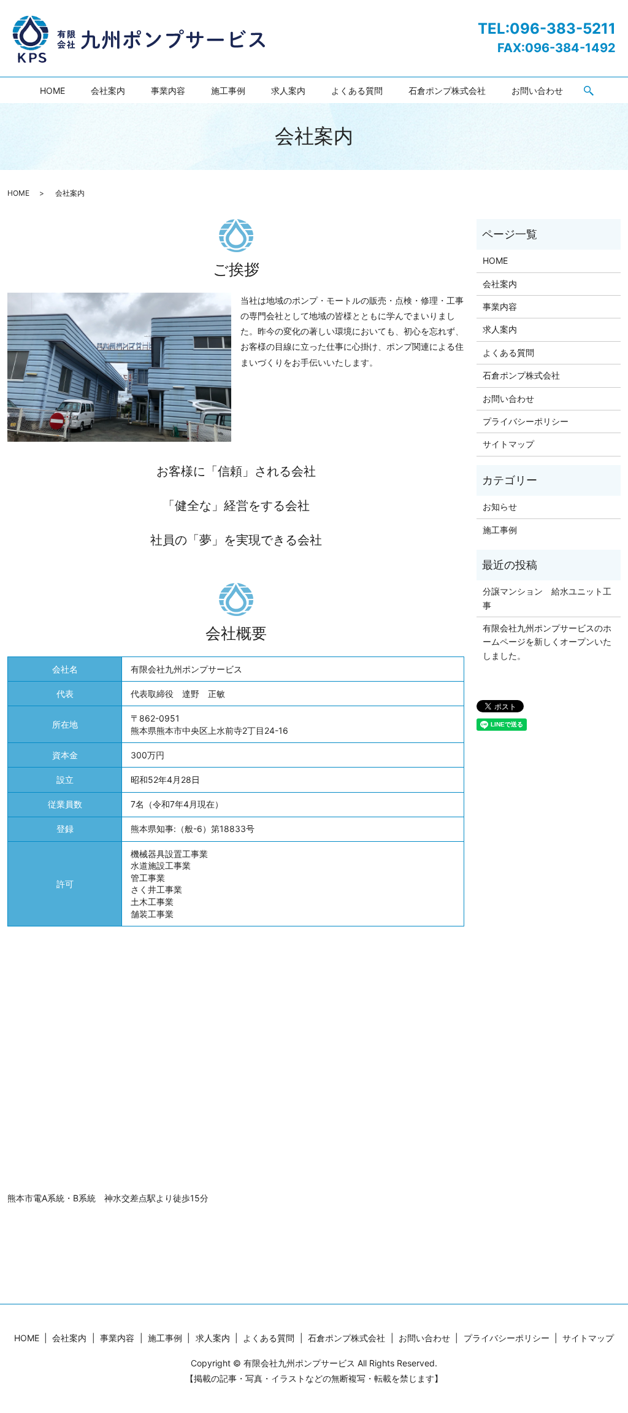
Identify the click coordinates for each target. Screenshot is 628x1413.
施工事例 (228, 90)
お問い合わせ (537, 90)
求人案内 (288, 90)
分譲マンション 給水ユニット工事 (547, 598)
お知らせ (500, 506)
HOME (52, 90)
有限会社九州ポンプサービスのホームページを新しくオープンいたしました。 (547, 642)
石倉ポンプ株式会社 (447, 90)
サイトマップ (508, 444)
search (589, 91)
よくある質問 (357, 90)
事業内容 (168, 90)
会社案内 (108, 90)
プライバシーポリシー (526, 421)
